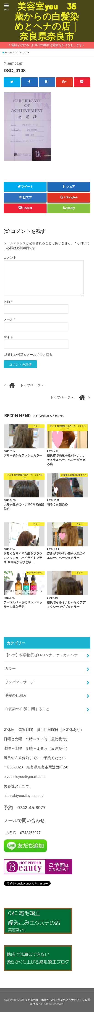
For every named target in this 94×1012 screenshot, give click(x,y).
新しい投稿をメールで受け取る (30, 354)
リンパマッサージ (19, 682)
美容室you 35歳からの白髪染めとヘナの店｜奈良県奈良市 (47, 21)
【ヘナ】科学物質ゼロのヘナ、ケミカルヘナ (41, 655)
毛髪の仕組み (16, 695)
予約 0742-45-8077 (25, 807)
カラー (10, 668)
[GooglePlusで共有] (64, 82)
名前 (8, 302)
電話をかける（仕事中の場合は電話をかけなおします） (48, 45)
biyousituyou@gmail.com (24, 776)
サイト (8, 337)
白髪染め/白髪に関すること (27, 709)
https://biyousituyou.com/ (23, 795)
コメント (10, 257)
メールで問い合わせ (24, 820)
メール (9, 319)
